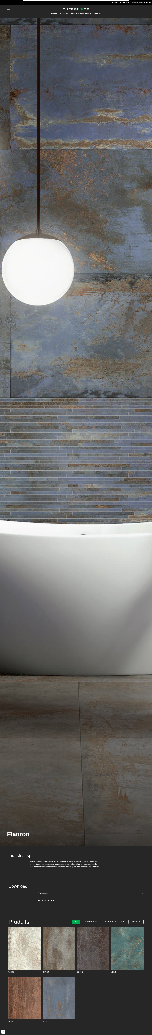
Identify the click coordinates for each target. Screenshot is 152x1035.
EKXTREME (136, 922)
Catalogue (43, 893)
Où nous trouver (124, 2)
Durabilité (97, 13)
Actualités (115, 2)
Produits (54, 13)
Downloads (134, 2)
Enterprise (64, 13)
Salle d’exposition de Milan (81, 13)
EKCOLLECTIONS (90, 922)
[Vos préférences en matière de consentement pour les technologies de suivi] (3, 1032)
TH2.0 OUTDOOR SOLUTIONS (115, 922)
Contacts (142, 2)
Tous (76, 922)
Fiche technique (46, 900)
